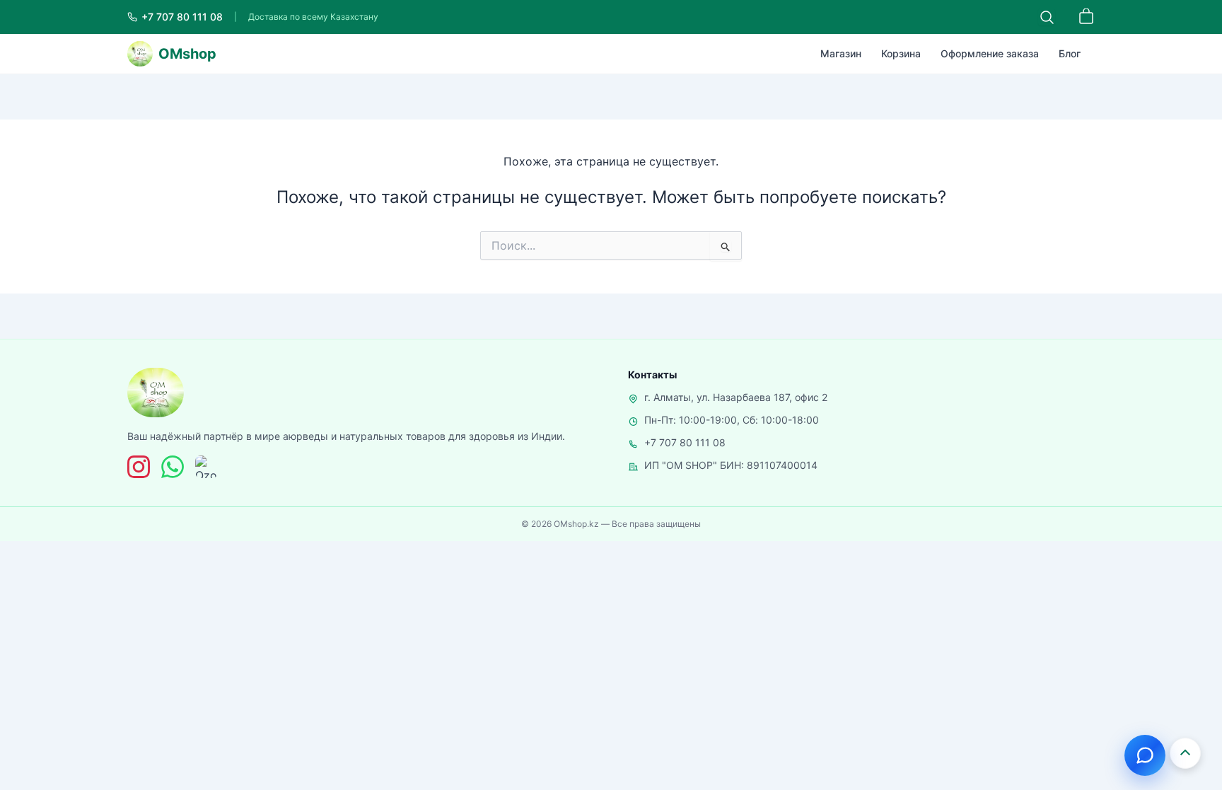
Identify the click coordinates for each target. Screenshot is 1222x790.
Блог (1070, 53)
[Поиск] (1046, 16)
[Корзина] (1086, 16)
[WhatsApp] (172, 466)
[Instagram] (138, 466)
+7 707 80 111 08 (685, 442)
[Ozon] (206, 466)
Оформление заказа (990, 53)
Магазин (840, 53)
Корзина (901, 53)
